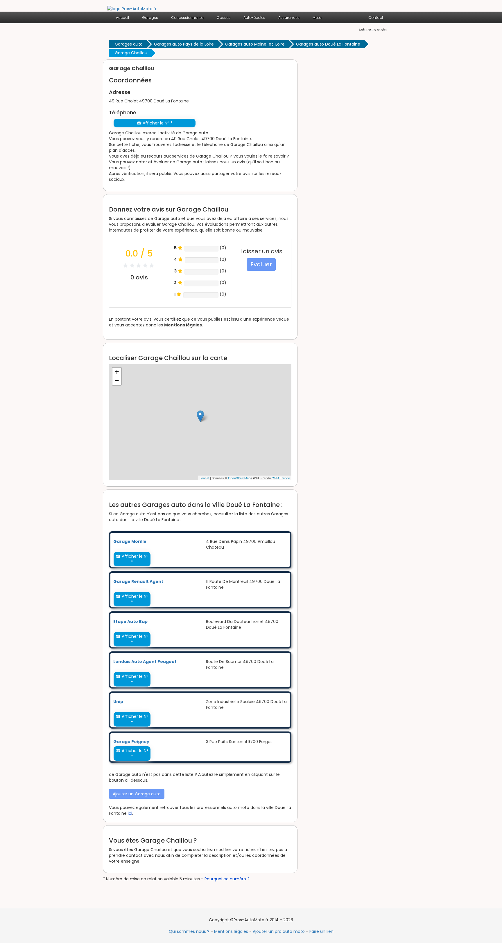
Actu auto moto (372, 29)
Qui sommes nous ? (189, 931)
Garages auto (129, 44)
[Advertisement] (349, 146)
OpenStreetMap (239, 478)
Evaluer (261, 264)
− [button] (117, 380)
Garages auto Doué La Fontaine (328, 44)
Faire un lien (321, 931)
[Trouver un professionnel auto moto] (132, 8)
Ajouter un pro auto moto (279, 931)
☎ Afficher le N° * (155, 123)
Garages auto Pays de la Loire (184, 44)
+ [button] (117, 371)
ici (130, 813)
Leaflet (204, 478)
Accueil (122, 17)
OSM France (281, 478)
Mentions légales (183, 325)
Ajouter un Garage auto (137, 794)
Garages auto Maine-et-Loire (255, 44)
